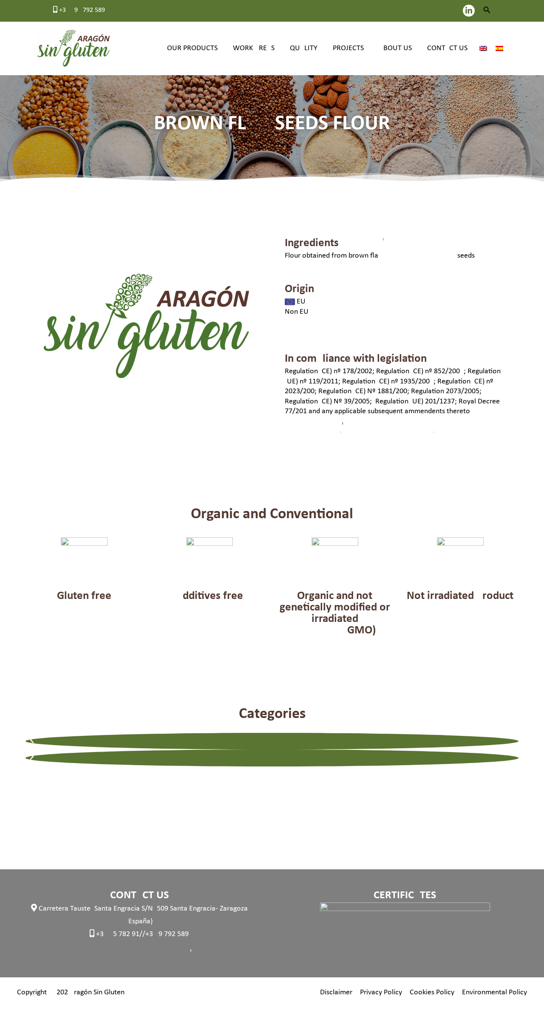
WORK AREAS (254, 48)
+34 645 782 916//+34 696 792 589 (141, 934)
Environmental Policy (494, 992)
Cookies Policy (432, 992)
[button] (487, 11)
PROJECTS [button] (348, 48)
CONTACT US (447, 48)
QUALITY (303, 48)
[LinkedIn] (469, 11)
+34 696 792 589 (81, 10)
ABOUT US (395, 48)
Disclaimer (336, 992)
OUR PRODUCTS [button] (192, 48)
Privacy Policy (381, 992)
